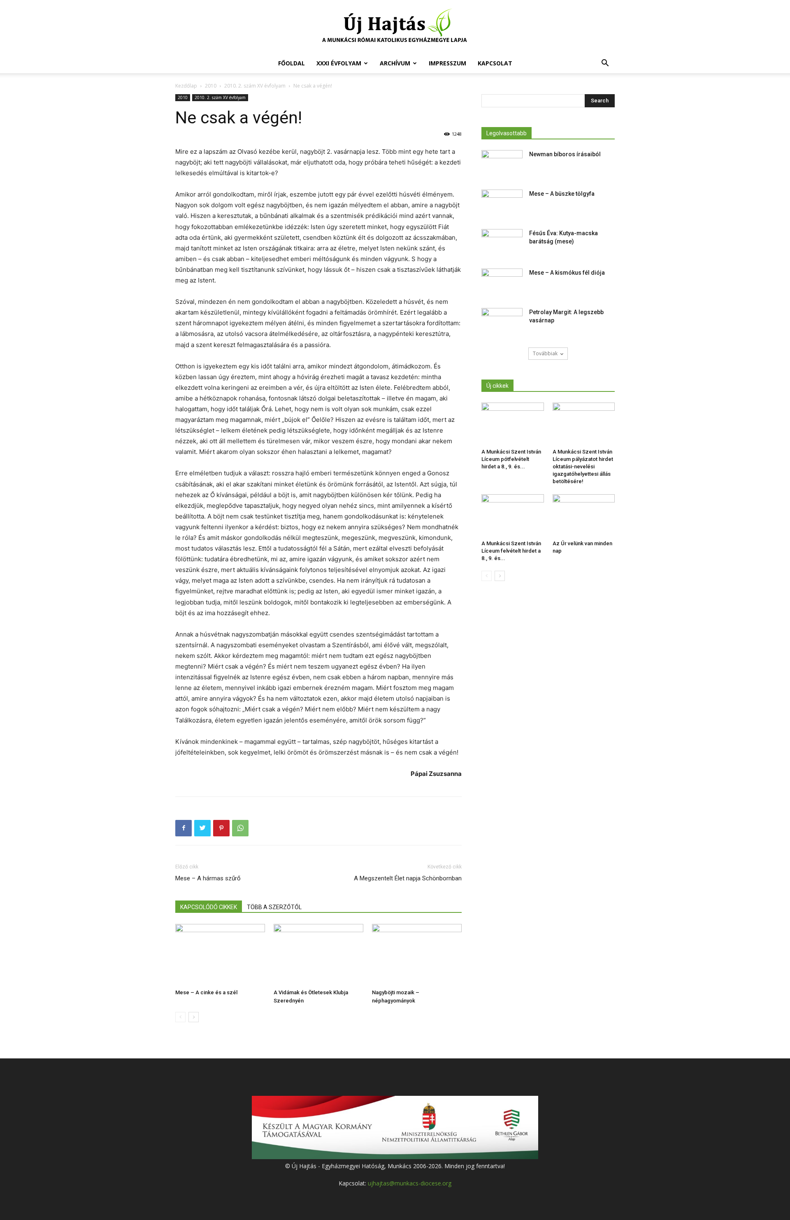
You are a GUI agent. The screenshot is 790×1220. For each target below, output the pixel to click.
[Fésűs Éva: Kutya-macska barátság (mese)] (502, 243)
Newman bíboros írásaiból (565, 154)
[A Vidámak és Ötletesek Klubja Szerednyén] (318, 955)
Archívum (395, 63)
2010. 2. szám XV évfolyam (255, 85)
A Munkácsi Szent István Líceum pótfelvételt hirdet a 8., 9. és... (511, 459)
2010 (210, 85)
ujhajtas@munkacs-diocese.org (409, 1183)
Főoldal (291, 63)
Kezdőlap (186, 85)
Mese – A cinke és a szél (206, 992)
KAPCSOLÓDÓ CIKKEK (208, 907)
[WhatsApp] (240, 828)
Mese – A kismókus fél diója (567, 272)
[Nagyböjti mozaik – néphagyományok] (417, 955)
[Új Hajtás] (395, 27)
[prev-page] (180, 1017)
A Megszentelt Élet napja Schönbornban (408, 878)
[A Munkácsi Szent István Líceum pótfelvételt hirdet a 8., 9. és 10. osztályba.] (512, 424)
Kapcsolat (495, 63)
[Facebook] (183, 828)
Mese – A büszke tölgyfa (562, 193)
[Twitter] (202, 828)
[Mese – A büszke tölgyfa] (502, 204)
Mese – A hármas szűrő (208, 878)
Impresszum (447, 63)
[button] (605, 64)
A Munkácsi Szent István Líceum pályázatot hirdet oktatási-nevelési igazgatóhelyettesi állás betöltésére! (583, 466)
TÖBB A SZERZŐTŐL (274, 907)
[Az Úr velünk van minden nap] (584, 515)
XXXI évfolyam (338, 63)
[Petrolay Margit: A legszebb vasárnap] (502, 322)
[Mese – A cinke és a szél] (220, 955)
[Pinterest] (221, 828)
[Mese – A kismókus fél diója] (502, 283)
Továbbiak (545, 353)
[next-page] (193, 1017)
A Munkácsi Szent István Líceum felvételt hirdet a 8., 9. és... (511, 550)
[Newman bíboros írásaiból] (502, 164)
